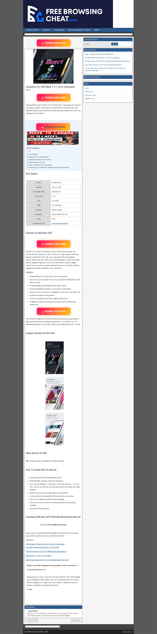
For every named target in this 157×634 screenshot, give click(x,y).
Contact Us (46, 30)
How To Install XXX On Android (40, 165)
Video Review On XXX (37, 162)
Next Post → (77, 620)
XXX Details (33, 154)
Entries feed (89, 91)
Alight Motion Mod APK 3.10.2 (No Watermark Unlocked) (47, 560)
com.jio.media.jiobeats (60, 223)
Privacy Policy (59, 30)
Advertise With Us (32, 30)
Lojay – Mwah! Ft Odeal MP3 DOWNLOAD (99, 54)
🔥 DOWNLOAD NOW (53, 42)
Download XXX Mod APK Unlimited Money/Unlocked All (49, 167)
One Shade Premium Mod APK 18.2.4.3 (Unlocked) (45, 544)
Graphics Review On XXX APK (40, 160)
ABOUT (97, 30)
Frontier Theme (128, 632)
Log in (87, 88)
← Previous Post (31, 620)
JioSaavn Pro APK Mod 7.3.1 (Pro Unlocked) (50, 86)
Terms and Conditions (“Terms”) (79, 30)
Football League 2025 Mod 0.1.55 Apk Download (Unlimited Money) (107, 61)
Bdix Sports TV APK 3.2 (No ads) (38, 556)
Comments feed (90, 95)
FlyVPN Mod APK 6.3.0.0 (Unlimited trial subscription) (46, 551)
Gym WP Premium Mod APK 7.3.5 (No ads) (42, 547)
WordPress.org (90, 99)
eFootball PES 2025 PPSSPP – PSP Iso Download (102, 58)
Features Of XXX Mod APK (39, 157)
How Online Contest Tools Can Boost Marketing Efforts (103, 65)
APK (29, 90)
